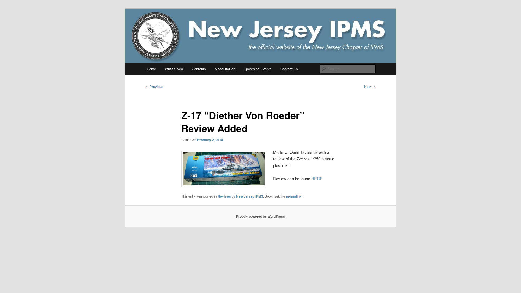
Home (151, 68)
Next (370, 86)
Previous (154, 86)
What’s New (174, 68)
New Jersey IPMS (249, 196)
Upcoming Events (258, 68)
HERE (317, 178)
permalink (293, 196)
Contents (199, 68)
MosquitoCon (225, 68)
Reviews (224, 196)
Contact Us (289, 68)
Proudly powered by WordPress (260, 216)
